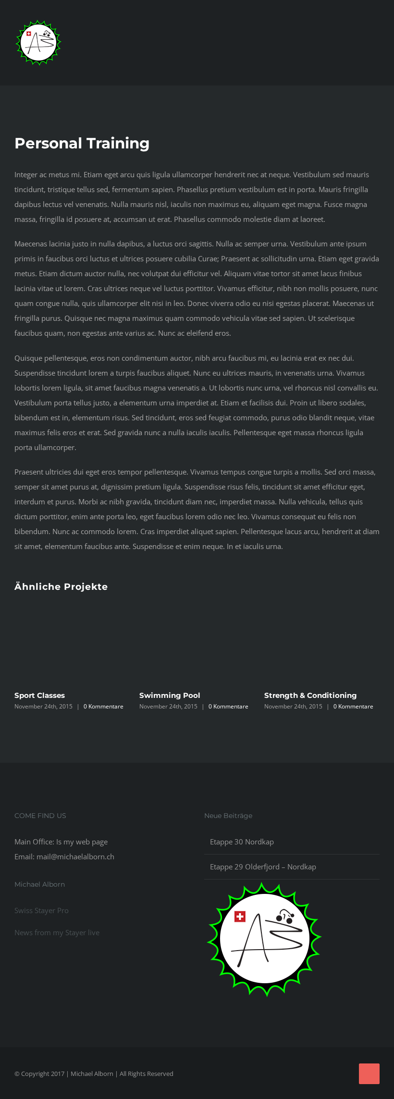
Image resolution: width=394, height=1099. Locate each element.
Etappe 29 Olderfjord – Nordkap (263, 866)
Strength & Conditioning (310, 695)
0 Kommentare (103, 706)
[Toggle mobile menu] (376, 50)
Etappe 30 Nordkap (242, 841)
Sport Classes (39, 695)
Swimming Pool (169, 695)
